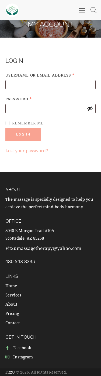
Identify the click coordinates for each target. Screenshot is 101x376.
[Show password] (90, 108)
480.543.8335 (20, 261)
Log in (23, 134)
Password (29, 98)
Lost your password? (26, 150)
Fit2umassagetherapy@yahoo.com (43, 248)
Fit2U (10, 372)
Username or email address (50, 75)
